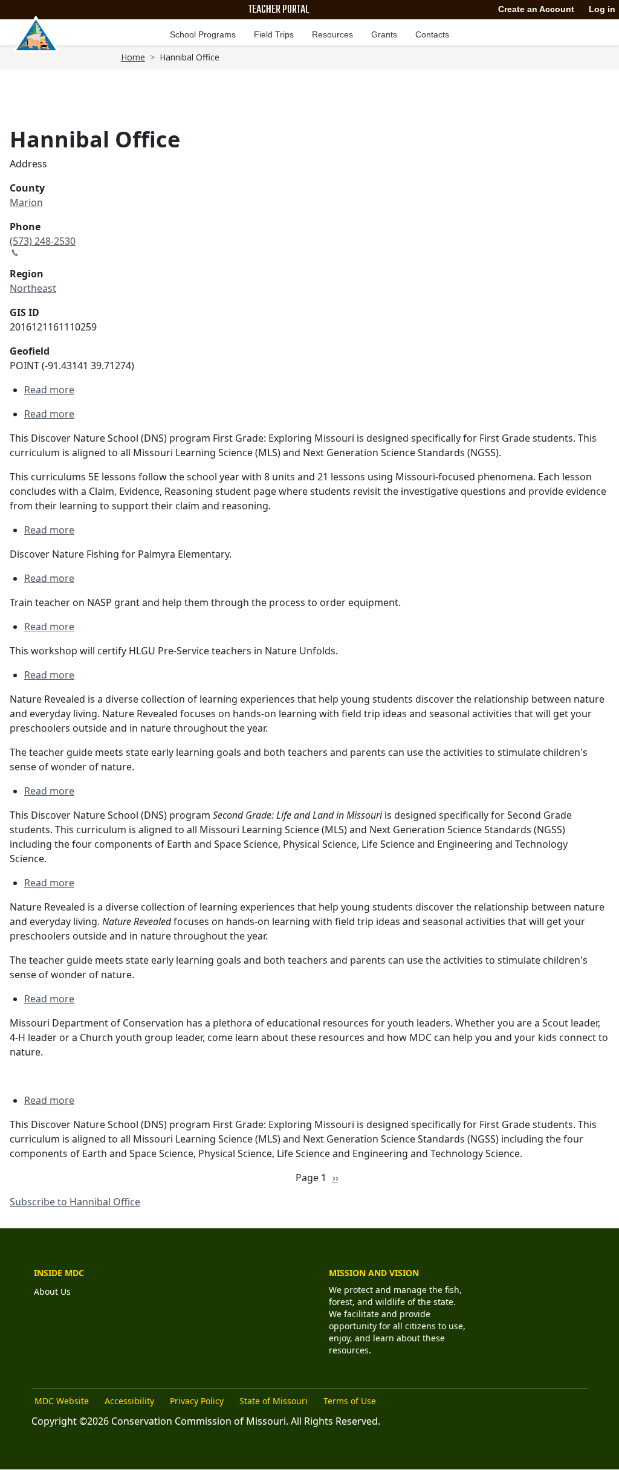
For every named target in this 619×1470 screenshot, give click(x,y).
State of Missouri (273, 1401)
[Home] (36, 34)
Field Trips (274, 34)
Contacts (432, 34)
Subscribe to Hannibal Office (75, 1201)
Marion (26, 202)
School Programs (203, 34)
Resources (332, 34)
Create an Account (536, 9)
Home (133, 57)
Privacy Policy (197, 1401)
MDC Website (61, 1401)
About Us (52, 1291)
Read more (49, 389)
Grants (384, 34)
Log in (602, 9)
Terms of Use (349, 1401)
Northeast (33, 288)
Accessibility (129, 1401)
